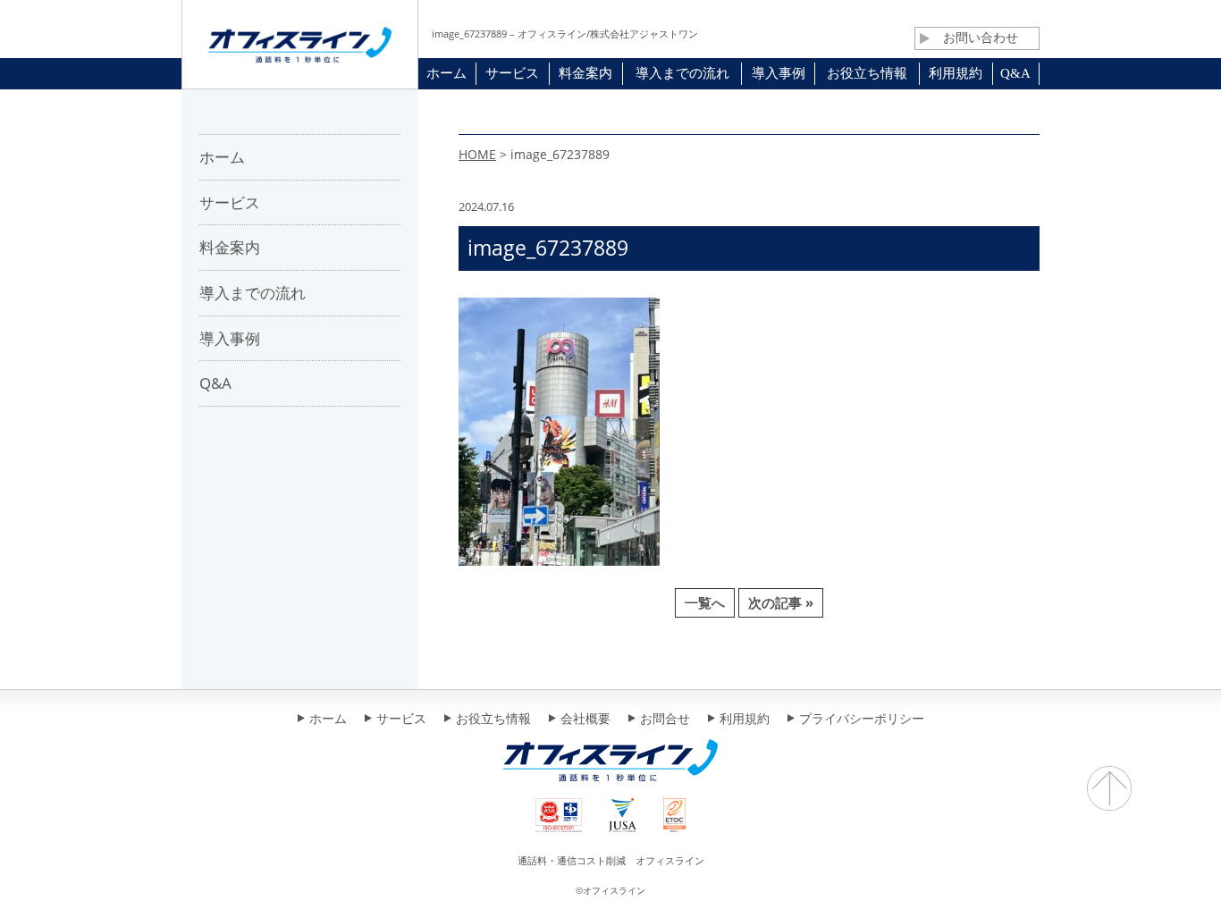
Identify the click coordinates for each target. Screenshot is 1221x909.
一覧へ (705, 602)
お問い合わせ (980, 37)
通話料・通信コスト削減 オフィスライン (611, 860)
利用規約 (745, 719)
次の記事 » (780, 602)
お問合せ (665, 719)
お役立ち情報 (493, 719)
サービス (401, 719)
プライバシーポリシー (861, 719)
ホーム (328, 719)
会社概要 (585, 719)
